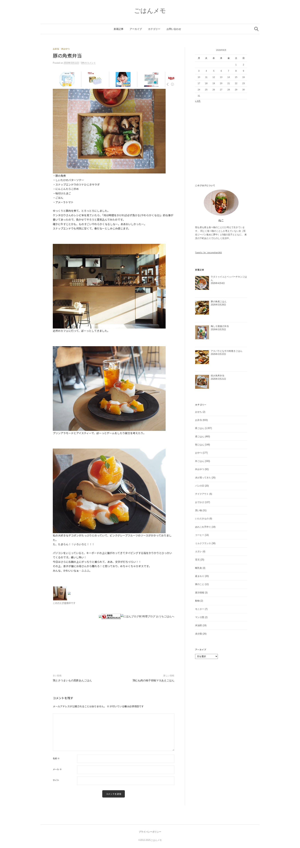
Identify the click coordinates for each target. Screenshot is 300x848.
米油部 (198, 625)
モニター (199, 609)
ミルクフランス (203, 543)
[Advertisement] (114, 640)
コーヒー (199, 535)
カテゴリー (154, 29)
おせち (198, 412)
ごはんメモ (150, 10)
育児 (197, 559)
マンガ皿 (199, 617)
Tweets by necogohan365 (208, 252)
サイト (56, 780)
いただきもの (202, 518)
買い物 (198, 510)
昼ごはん (199, 436)
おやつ (198, 452)
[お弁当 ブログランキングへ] (111, 616)
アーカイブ (136, 29)
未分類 (198, 633)
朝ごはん (199, 444)
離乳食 (198, 568)
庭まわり (199, 576)
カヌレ (198, 551)
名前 (56, 758)
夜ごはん (199, 428)
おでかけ (199, 502)
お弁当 (56, 49)
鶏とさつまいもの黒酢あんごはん (72, 680)
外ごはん (199, 461)
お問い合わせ (173, 29)
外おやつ (65, 49)
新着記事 (118, 29)
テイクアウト (202, 494)
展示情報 (199, 592)
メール (57, 769)
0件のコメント (88, 63)
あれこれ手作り (203, 527)
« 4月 (198, 101)
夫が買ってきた (203, 477)
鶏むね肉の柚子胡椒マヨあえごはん (153, 680)
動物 (197, 600)
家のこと (199, 584)
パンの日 (199, 485)
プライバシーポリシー (150, 831)
